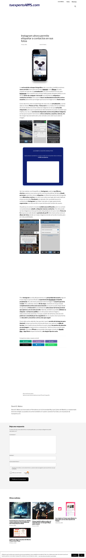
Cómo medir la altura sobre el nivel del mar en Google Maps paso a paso (41, 523)
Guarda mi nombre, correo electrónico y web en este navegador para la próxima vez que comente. (33, 468)
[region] (43, 555)
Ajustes (75, 555)
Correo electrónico (14, 461)
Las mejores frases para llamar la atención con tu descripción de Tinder (65, 520)
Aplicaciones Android (28, 395)
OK (81, 555)
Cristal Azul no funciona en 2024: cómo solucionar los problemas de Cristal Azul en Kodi (20, 522)
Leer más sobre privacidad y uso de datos (47, 556)
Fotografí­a (47, 395)
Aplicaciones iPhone (39, 395)
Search (75, 6)
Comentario (12, 434)
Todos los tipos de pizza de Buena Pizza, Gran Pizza (20, 540)
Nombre (11, 455)
